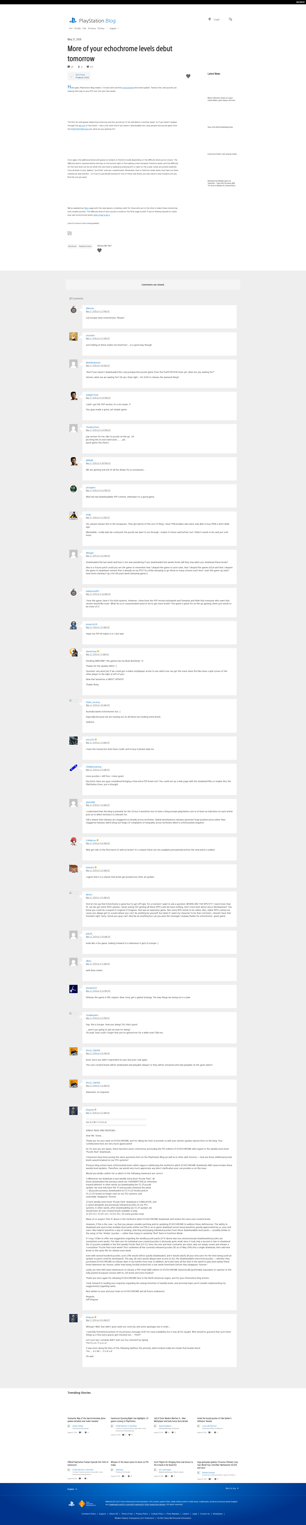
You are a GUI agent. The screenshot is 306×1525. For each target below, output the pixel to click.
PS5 (71, 28)
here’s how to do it (101, 215)
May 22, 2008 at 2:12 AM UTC (98, 742)
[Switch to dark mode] (209, 19)
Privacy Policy (142, 1513)
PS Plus (101, 28)
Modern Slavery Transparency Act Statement (134, 1518)
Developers (218, 1513)
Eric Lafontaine (165, 1469)
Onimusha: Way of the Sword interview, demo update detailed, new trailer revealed (87, 1419)
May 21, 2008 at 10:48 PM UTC (98, 463)
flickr (86, 208)
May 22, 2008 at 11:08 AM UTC (98, 936)
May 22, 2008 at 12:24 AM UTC (98, 594)
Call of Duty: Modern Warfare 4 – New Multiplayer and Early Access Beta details (171, 1419)
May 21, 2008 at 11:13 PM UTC (98, 517)
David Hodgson (165, 1426)
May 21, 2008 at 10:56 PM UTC (98, 490)
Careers (186, 1513)
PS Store (92, 28)
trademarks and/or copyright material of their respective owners (137, 1504)
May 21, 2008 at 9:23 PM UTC (98, 311)
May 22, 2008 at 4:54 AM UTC (98, 843)
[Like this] (86, 1432)
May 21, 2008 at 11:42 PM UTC (98, 555)
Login (217, 19)
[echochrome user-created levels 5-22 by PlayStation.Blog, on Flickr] (123, 107)
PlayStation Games (85, 246)
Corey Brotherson (209, 1426)
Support (102, 1513)
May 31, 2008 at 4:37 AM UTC (98, 1112)
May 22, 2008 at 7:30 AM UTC (98, 897)
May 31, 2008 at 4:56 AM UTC (98, 1320)
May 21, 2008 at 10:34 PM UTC (98, 430)
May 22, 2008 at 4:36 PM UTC (98, 1053)
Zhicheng (119, 1469)
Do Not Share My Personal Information (174, 1518)
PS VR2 (78, 28)
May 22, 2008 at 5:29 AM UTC (98, 870)
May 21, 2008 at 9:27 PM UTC (98, 338)
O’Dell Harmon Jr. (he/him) (126, 1426)
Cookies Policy (157, 1513)
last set (82, 125)
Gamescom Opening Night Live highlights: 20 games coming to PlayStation (129, 1419)
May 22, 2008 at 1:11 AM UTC (97, 654)
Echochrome (72, 246)
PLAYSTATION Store (80, 129)
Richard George (208, 1472)
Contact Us (205, 1513)
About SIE (113, 1513)
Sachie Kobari (77, 1426)
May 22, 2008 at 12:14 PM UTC (98, 991)
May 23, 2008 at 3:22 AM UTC (98, 1085)
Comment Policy (88, 1513)
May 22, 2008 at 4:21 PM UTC (98, 1018)
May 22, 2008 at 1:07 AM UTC (98, 627)
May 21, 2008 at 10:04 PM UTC (98, 397)
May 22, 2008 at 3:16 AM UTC (98, 805)
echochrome (127, 87)
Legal (194, 1513)
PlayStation (97, 20)
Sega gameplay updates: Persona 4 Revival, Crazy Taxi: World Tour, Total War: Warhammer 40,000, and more (217, 1465)
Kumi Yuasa (80, 74)
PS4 (84, 28)
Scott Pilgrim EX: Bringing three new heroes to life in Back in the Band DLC (173, 1463)
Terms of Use (127, 1513)
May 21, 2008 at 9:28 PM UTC (98, 365)
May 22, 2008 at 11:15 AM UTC (98, 963)
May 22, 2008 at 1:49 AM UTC (98, 705)
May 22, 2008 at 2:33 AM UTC (98, 769)
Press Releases (173, 1513)
